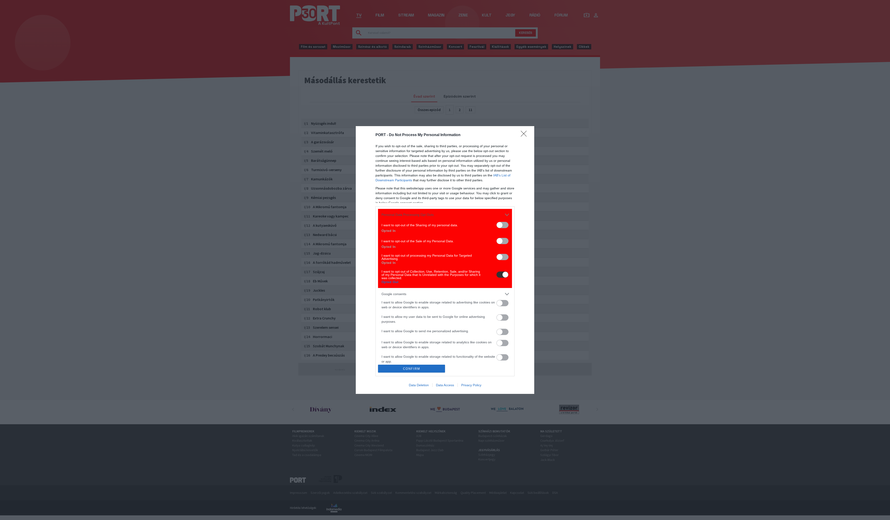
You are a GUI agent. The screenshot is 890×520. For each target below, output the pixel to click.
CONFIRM (411, 368)
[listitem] (445, 214)
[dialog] (445, 260)
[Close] (525, 135)
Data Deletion (419, 385)
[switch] (502, 225)
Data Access (445, 385)
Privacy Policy (471, 385)
